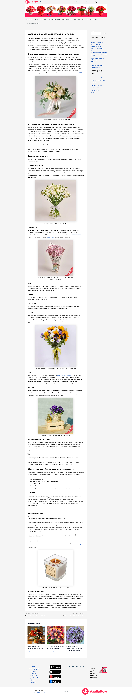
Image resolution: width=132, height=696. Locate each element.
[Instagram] (80, 666)
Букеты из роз (34, 677)
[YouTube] (73, 666)
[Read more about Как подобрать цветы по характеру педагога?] (36, 635)
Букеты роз (94, 82)
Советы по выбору (67, 19)
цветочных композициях (64, 375)
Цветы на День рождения (98, 80)
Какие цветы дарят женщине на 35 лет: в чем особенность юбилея (99, 54)
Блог (41, 2)
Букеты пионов (95, 90)
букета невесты (76, 234)
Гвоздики (93, 92)
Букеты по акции (33, 675)
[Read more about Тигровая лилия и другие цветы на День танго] (56, 635)
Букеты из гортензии (96, 85)
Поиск (92, 31)
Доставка (33, 673)
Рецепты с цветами (92, 19)
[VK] (70, 666)
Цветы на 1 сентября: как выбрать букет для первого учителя (98, 59)
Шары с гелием (34, 679)
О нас (33, 666)
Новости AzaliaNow (74, 2)
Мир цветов (29, 19)
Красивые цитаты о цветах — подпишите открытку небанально (74, 648)
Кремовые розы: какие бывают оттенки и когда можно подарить (97, 42)
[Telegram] (77, 666)
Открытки (34, 680)
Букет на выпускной (96, 77)
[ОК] (84, 666)
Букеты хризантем (96, 87)
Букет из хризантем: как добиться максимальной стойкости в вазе (97, 65)
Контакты (33, 671)
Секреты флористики (40, 19)
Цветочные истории (54, 19)
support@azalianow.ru (39, 692)
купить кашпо (50, 237)
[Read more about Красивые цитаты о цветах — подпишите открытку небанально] (75, 635)
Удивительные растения (32, 23)
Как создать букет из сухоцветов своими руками (97, 48)
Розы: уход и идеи (79, 19)
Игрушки (33, 682)
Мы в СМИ (85, 2)
